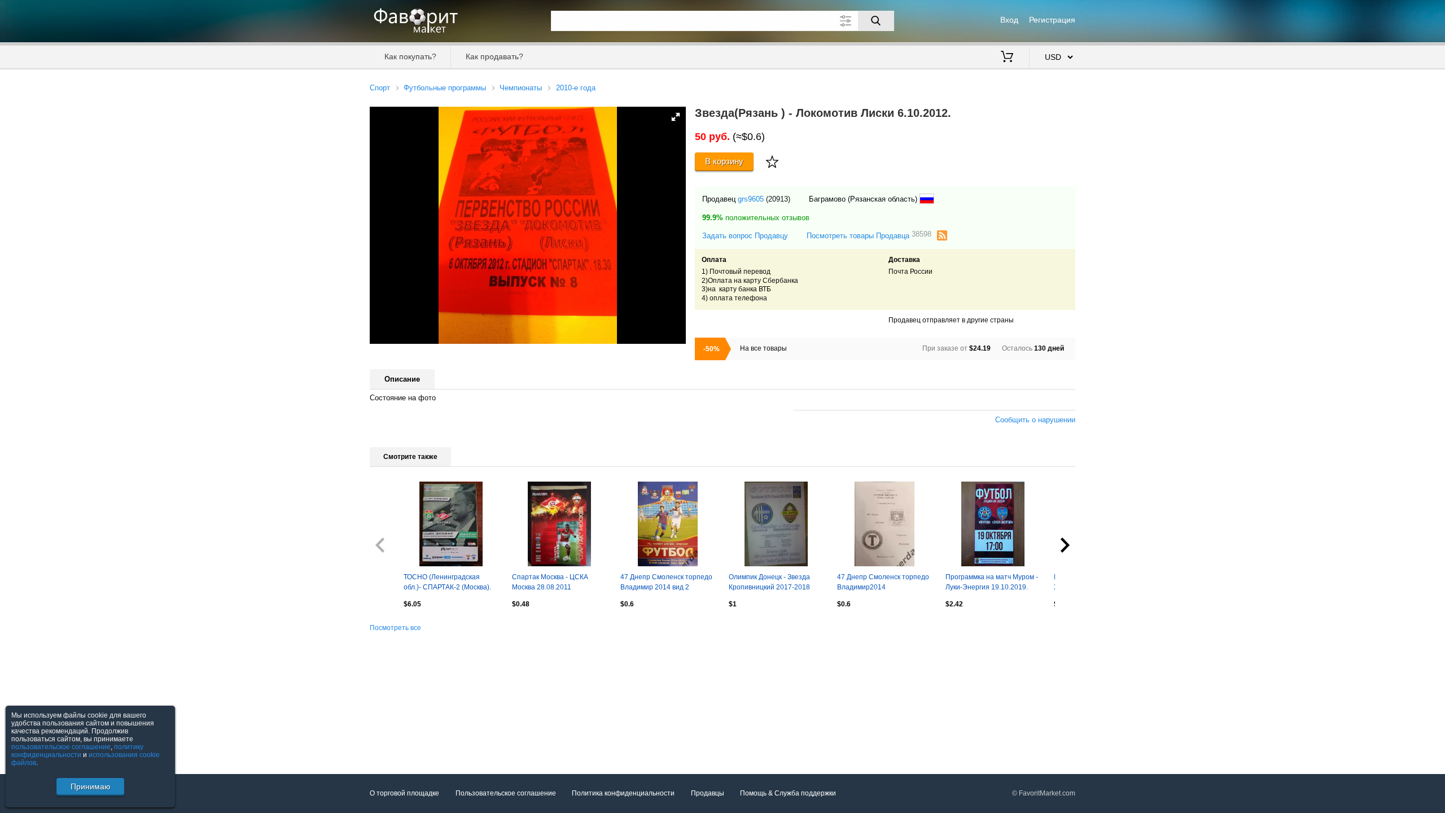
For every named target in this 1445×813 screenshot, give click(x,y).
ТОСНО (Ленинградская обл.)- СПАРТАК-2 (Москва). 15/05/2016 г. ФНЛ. (447, 583)
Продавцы (707, 793)
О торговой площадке (404, 793)
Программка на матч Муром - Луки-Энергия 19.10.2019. (991, 582)
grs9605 (751, 199)
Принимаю (91, 786)
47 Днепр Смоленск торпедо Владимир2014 (883, 582)
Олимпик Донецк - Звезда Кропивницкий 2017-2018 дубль (769, 583)
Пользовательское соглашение (506, 793)
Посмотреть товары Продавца (869, 235)
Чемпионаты (521, 88)
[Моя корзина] (1007, 57)
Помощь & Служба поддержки (788, 793)
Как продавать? (494, 56)
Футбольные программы (445, 88)
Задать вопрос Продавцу (745, 235)
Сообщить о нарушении (1035, 420)
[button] (676, 117)
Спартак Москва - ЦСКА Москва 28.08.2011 (550, 582)
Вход (1009, 19)
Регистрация (1052, 19)
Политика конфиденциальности (623, 793)
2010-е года (575, 88)
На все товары (763, 348)
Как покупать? (410, 56)
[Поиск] (876, 21)
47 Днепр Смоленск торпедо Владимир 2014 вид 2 (666, 582)
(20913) (778, 199)
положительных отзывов (755, 217)
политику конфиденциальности (77, 751)
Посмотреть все (395, 628)
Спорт (380, 88)
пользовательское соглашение (61, 747)
